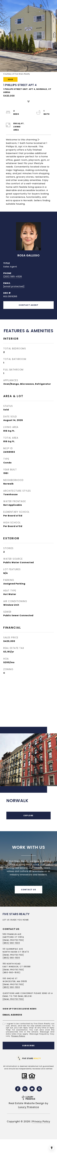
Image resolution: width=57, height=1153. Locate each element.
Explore (28, 815)
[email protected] (13, 984)
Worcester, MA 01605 (15, 981)
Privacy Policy (18, 1036)
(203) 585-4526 (12, 276)
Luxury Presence (28, 1107)
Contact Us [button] (28, 889)
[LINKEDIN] (25, 1088)
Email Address (12, 1014)
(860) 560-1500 (11, 943)
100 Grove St (10, 978)
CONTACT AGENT (28, 305)
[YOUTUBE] (32, 1088)
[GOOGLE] (39, 1088)
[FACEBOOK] (17, 1088)
